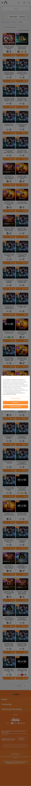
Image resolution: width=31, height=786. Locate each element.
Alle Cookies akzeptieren (15, 406)
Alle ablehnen (15, 402)
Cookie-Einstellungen (15, 398)
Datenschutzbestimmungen (11, 392)
